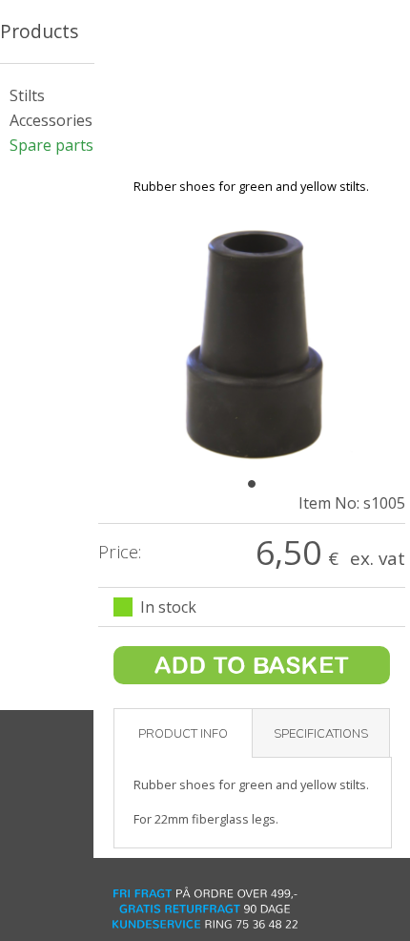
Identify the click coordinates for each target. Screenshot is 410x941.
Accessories (51, 120)
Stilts (27, 95)
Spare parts (51, 145)
